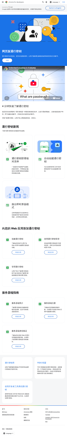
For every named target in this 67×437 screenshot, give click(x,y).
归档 (25, 417)
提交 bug (4, 412)
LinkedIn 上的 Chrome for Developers (52, 418)
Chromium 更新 (28, 412)
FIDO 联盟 (41, 363)
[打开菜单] (3, 2)
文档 (7, 60)
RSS (46, 421)
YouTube (47, 414)
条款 (3, 429)
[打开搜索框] (43, 2)
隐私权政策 (9, 429)
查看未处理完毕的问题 (8, 414)
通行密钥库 (9, 363)
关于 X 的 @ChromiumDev (52, 412)
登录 (63, 2)
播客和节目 (27, 420)
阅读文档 (18, 252)
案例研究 (26, 414)
